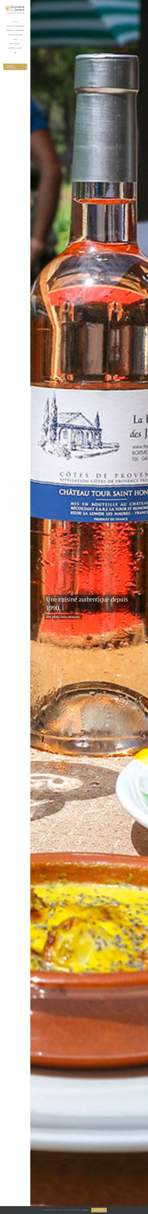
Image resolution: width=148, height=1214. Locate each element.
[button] (15, 52)
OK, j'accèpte (99, 1210)
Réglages (85, 1210)
